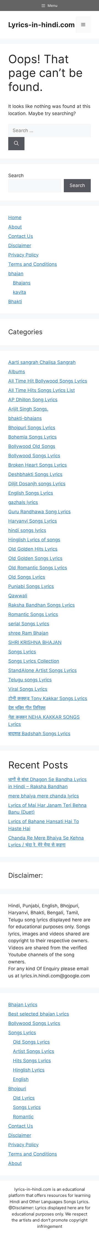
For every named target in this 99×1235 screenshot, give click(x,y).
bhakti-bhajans (25, 418)
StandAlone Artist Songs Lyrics (42, 670)
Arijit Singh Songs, (28, 409)
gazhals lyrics (23, 502)
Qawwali (17, 595)
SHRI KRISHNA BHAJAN (35, 642)
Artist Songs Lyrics (33, 1051)
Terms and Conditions (32, 264)
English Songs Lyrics (30, 493)
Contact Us (20, 236)
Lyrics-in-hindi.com (41, 25)
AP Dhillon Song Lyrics (32, 399)
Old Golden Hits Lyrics (32, 549)
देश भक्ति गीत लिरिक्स (26, 707)
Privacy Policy (23, 255)
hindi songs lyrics (27, 530)
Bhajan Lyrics (22, 1004)
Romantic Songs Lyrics (33, 614)
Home (14, 217)
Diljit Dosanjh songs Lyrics (36, 483)
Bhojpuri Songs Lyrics (31, 427)
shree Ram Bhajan (28, 633)
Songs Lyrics (22, 651)
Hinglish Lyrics (29, 1070)
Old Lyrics (24, 1098)
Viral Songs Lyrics (27, 689)
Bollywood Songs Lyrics (34, 455)
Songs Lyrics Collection (33, 661)
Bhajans (22, 283)
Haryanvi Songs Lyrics (32, 521)
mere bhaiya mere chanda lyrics (43, 796)
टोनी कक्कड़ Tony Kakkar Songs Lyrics (47, 698)
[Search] (16, 143)
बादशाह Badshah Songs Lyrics (39, 733)
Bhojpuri (17, 1088)
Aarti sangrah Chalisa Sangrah (42, 362)
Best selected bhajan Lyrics (38, 1014)
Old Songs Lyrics (26, 577)
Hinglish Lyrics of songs (34, 539)
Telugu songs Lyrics (30, 679)
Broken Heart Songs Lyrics (37, 465)
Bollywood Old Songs (31, 446)
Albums (16, 371)
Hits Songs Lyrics (32, 1060)
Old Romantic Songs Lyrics (37, 567)
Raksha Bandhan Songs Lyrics (41, 605)
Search (16, 175)
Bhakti (15, 301)
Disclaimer (19, 245)
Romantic (23, 1116)
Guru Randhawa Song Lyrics (39, 511)
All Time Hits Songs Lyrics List (41, 390)
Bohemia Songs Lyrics (32, 437)
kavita (19, 292)
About (15, 227)
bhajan (15, 273)
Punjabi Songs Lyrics (31, 586)
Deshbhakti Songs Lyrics (35, 474)
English (21, 1079)
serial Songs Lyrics (28, 623)
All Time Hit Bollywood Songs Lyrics (47, 381)
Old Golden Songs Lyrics (35, 558)
